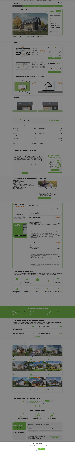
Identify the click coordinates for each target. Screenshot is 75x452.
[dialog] (37, 226)
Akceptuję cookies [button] (41, 448)
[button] (37, 450)
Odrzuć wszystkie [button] (33, 448)
